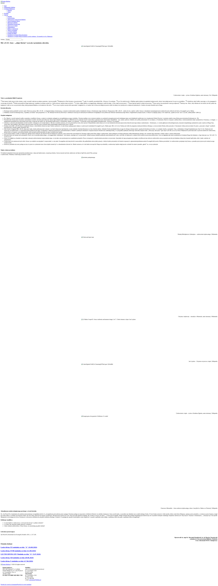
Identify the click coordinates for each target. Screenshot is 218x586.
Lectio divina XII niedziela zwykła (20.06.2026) (17, 558)
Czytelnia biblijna (12, 32)
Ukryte (6, 15)
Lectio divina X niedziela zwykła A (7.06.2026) (17, 561)
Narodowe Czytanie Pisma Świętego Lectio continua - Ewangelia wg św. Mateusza (29, 36)
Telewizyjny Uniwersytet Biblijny (16, 19)
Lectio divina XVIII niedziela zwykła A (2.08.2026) (18, 551)
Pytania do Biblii (12, 33)
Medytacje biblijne (12, 22)
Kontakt (6, 13)
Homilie (9, 16)
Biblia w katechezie (12, 29)
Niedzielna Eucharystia (13, 24)
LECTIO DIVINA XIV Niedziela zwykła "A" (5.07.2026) (21, 554)
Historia (9, 10)
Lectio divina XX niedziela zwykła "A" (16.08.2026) (19, 547)
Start (5, 6)
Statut (9, 12)
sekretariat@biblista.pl (35, 580)
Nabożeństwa (11, 27)
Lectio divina (11, 18)
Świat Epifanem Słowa (13, 21)
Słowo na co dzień (12, 25)
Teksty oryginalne (12, 30)
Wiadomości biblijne (9, 7)
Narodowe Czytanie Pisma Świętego (17, 35)
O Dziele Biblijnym (9, 9)
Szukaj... (3, 39)
